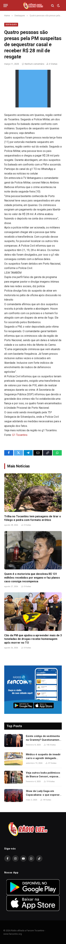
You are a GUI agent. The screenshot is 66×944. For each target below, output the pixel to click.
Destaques (11, 24)
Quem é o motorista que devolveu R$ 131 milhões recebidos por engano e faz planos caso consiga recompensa (32, 577)
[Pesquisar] (52, 5)
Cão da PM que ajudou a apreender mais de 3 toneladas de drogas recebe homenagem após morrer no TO (33, 639)
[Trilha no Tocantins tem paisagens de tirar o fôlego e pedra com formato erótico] (33, 492)
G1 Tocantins (19, 435)
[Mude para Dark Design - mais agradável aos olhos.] (58, 5)
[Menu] (5, 5)
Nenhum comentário (34, 64)
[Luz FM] (33, 5)
